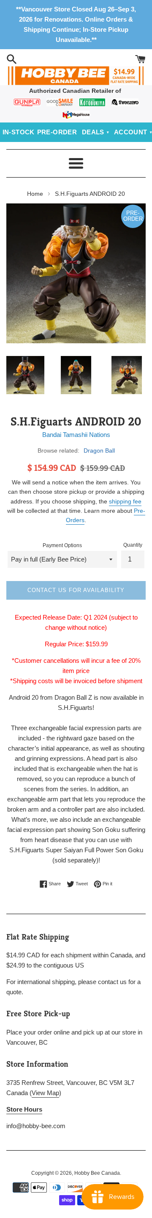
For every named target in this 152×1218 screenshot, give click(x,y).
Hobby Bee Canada (97, 1173)
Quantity (132, 545)
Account (130, 132)
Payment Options (62, 545)
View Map (45, 1092)
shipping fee (125, 501)
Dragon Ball (99, 450)
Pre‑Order (57, 132)
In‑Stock (19, 132)
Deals (93, 132)
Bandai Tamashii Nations (76, 434)
